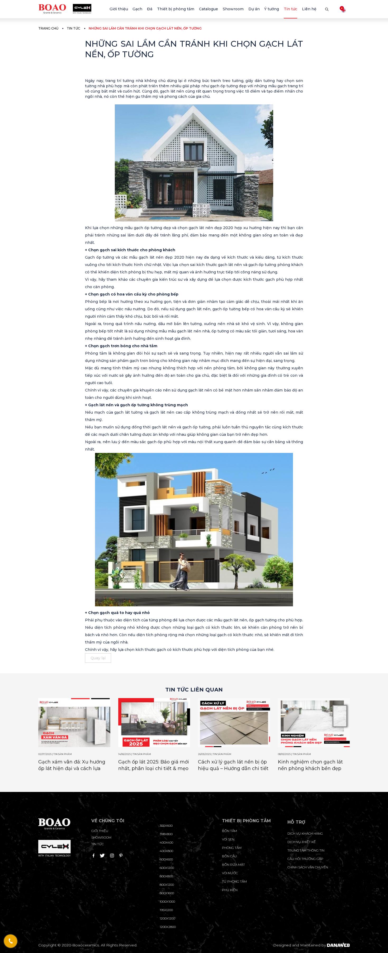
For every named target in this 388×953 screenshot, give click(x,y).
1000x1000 (167, 901)
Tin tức (73, 28)
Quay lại (98, 658)
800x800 (166, 876)
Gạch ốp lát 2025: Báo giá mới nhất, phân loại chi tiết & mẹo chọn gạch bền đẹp (153, 768)
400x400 (166, 842)
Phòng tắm (232, 848)
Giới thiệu (99, 831)
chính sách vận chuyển (307, 867)
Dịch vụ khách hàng (305, 833)
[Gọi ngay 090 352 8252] (11, 941)
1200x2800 (168, 927)
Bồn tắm (229, 831)
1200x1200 (167, 918)
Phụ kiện (230, 890)
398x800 (166, 834)
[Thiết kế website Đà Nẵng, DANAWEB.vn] (338, 945)
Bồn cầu (229, 856)
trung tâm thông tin (305, 850)
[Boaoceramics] (64, 8)
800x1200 (167, 885)
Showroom (101, 837)
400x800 (166, 851)
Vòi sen (228, 839)
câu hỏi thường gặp (305, 859)
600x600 (166, 859)
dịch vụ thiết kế (301, 842)
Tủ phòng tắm (234, 881)
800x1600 (167, 893)
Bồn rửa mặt (233, 865)
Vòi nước (230, 873)
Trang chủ (48, 28)
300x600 (166, 826)
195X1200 (166, 910)
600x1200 (167, 868)
